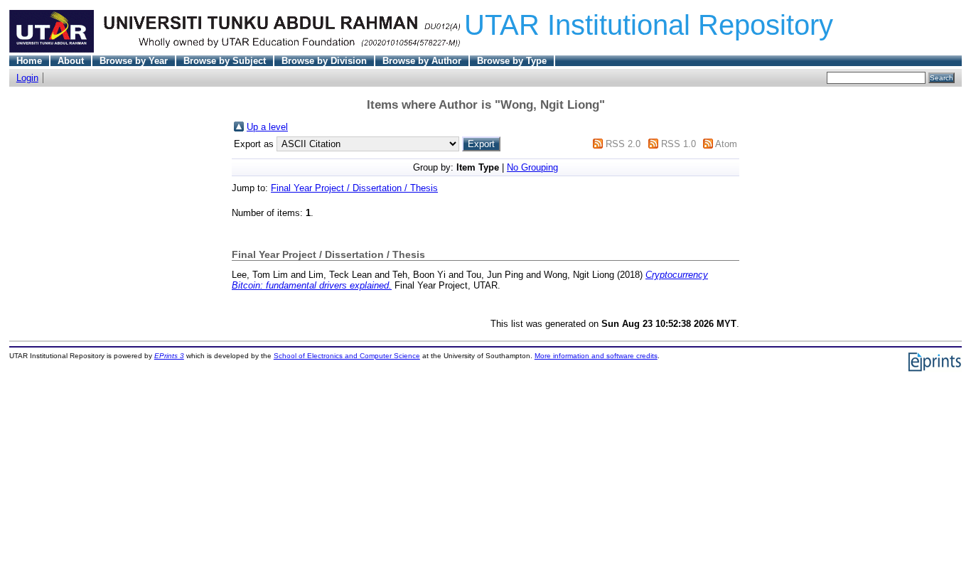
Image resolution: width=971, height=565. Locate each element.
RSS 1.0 (678, 144)
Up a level (267, 127)
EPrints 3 (169, 356)
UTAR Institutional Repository (648, 25)
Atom (726, 144)
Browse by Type (512, 60)
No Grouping (532, 167)
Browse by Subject (224, 60)
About (71, 60)
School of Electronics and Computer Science (347, 356)
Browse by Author (421, 60)
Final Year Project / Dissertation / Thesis (354, 188)
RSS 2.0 (623, 144)
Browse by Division (324, 60)
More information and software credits (596, 356)
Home (29, 60)
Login (27, 77)
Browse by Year (134, 60)
